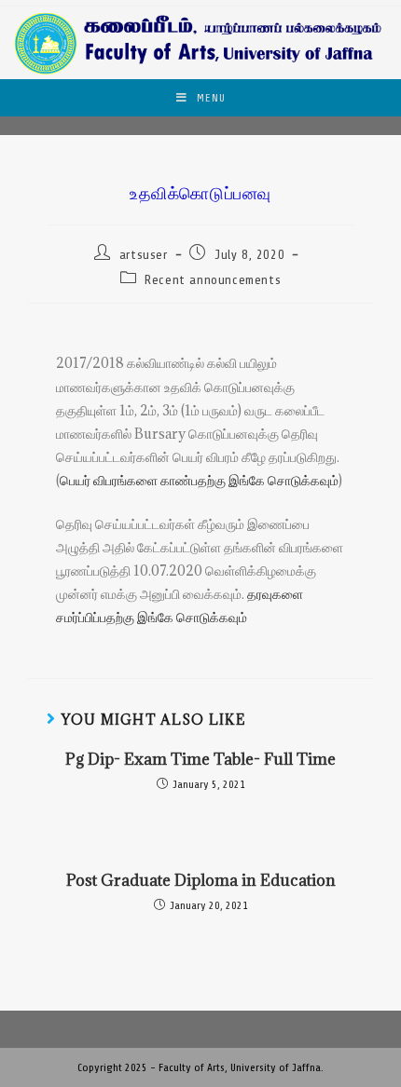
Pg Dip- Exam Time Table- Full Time (200, 759)
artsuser (143, 254)
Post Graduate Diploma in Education (201, 880)
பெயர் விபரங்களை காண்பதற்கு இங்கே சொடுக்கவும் (199, 480)
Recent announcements (213, 279)
